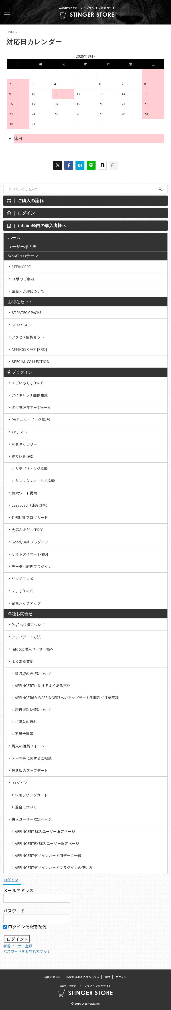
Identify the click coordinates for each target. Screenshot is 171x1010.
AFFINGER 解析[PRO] (29, 349)
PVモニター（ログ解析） (32, 419)
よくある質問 (22, 661)
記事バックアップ (26, 603)
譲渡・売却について (28, 291)
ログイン (20, 782)
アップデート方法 (26, 636)
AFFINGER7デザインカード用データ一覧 (48, 855)
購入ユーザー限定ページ (32, 819)
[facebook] (68, 165)
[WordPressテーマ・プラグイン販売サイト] (87, 15)
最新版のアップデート (30, 770)
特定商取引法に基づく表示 (82, 977)
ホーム (14, 237)
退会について (26, 807)
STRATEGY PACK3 (26, 312)
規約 (107, 977)
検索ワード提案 (24, 493)
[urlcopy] (113, 165)
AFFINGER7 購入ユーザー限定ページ (45, 831)
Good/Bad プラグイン (30, 542)
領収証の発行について (33, 673)
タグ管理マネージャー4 (31, 407)
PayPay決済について (28, 624)
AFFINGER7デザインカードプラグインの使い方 (53, 867)
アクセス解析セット (28, 337)
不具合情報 (24, 733)
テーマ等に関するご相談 (32, 758)
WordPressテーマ (23, 256)
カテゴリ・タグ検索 (31, 468)
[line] (91, 165)
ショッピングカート (31, 795)
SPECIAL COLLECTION (30, 361)
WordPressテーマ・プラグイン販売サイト (86, 986)
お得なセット (20, 302)
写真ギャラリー (24, 444)
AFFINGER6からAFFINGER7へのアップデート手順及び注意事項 (67, 697)
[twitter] (57, 165)
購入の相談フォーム (28, 746)
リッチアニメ (22, 578)
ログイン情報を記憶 (27, 926)
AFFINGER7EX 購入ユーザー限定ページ (47, 843)
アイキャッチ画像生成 (30, 395)
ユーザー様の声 (22, 247)
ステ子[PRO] (22, 591)
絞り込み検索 (22, 456)
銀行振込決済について (33, 709)
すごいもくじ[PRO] (28, 383)
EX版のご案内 (23, 279)
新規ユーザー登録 (18, 946)
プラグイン (22, 372)
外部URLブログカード (30, 517)
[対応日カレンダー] (79, 165)
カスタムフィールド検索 (35, 480)
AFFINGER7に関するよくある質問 (42, 685)
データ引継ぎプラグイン (32, 566)
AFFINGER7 (21, 266)
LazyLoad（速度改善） (30, 505)
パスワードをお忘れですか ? (26, 951)
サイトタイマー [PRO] (30, 554)
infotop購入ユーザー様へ (33, 649)
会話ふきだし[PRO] (28, 529)
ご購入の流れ (26, 721)
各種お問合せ (20, 614)
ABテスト (19, 432)
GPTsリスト (21, 324)
